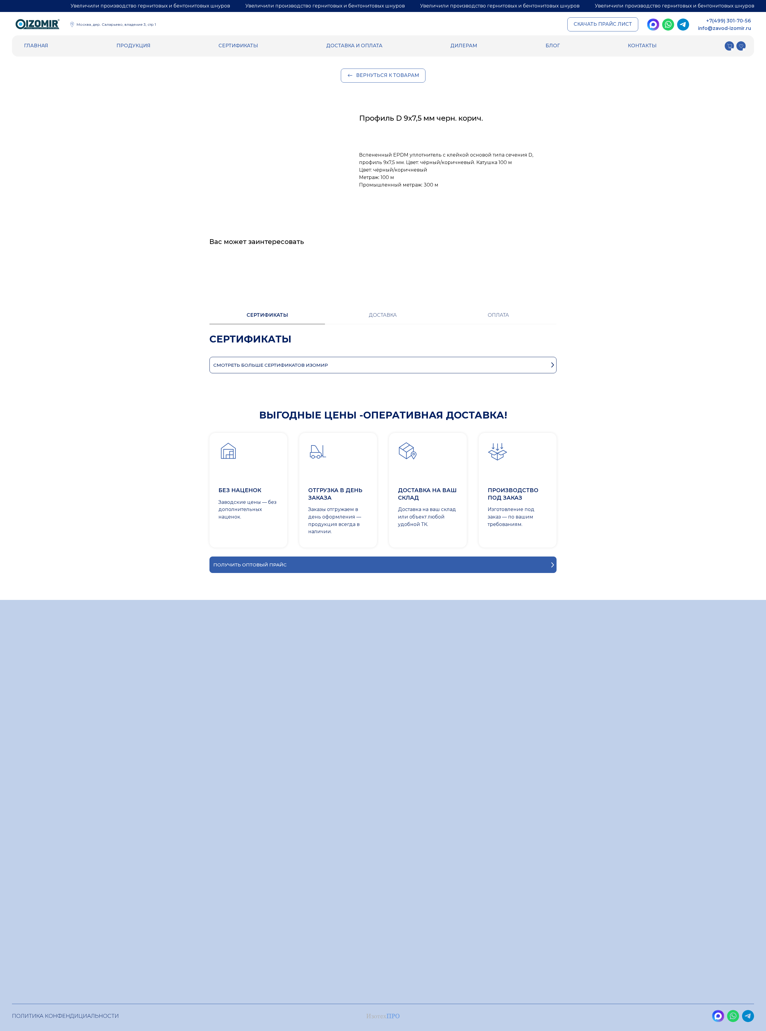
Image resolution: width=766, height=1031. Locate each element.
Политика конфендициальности (65, 1016)
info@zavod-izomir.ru (724, 28)
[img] (37, 25)
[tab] (267, 318)
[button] (602, 24)
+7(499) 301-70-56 (728, 21)
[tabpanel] (383, 345)
